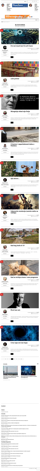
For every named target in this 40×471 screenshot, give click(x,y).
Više (12, 122)
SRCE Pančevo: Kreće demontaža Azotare (7, 440)
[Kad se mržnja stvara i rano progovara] (20, 267)
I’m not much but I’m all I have (22, 46)
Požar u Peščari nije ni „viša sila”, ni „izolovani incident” (37, 8)
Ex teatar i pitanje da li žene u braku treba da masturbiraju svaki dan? (12, 454)
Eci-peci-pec (5, 283)
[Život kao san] (20, 300)
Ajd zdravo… (15, 178)
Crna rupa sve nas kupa (19, 343)
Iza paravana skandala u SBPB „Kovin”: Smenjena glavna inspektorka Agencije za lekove (29, 377)
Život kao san (15, 310)
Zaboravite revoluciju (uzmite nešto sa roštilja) (24, 212)
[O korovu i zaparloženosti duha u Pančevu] (20, 134)
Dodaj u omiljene (30, 48)
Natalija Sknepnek (5, 281)
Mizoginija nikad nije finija (20, 111)
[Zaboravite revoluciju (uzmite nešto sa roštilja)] (20, 201)
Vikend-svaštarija (5, 84)
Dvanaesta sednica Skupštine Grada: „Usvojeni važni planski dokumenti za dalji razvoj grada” (15, 452)
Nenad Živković (5, 148)
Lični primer (15, 79)
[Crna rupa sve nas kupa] (20, 333)
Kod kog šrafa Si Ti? (18, 245)
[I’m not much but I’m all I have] (20, 36)
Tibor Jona (5, 215)
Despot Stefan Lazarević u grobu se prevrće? (8, 461)
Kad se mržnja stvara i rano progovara (24, 277)
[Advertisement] (21, 393)
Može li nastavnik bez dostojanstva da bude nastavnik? (9, 8)
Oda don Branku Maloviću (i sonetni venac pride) (8, 459)
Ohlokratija (5, 150)
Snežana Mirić (5, 249)
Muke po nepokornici (5, 184)
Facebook (3, 407)
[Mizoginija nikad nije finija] (20, 101)
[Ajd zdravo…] (20, 168)
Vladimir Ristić (8, 4)
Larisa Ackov (36, 4)
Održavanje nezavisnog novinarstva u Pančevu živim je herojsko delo (12, 466)
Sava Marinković (5, 50)
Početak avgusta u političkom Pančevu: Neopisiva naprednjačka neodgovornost (13, 434)
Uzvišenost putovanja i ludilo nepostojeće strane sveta (9, 432)
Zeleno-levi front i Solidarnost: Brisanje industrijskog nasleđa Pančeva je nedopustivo (14, 421)
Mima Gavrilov (4, 115)
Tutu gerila (5, 117)
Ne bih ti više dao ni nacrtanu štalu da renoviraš (8, 464)
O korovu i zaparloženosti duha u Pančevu (22, 145)
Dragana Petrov (5, 182)
